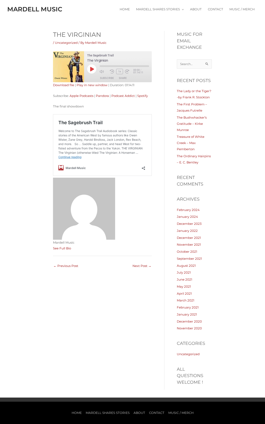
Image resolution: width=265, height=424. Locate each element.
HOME (125, 9)
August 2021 (186, 266)
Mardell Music (34, 9)
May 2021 (184, 286)
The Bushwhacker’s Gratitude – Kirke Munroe (192, 124)
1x (119, 71)
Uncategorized (66, 43)
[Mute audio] (104, 71)
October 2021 (187, 252)
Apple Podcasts (81, 96)
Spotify (142, 96)
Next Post (141, 266)
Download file (63, 85)
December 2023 (189, 224)
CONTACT (215, 9)
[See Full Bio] (73, 248)
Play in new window (92, 85)
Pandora (102, 96)
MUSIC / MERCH (242, 9)
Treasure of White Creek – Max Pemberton (190, 143)
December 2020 (189, 321)
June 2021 (184, 279)
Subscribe (107, 78)
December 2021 (189, 238)
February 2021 (188, 307)
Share (123, 78)
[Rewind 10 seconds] (112, 71)
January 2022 (187, 231)
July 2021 (184, 272)
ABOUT (196, 9)
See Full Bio (62, 248)
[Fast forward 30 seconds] (129, 71)
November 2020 (189, 328)
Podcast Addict (123, 96)
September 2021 (189, 259)
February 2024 (188, 210)
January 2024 (187, 217)
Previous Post (65, 266)
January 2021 (187, 314)
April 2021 (184, 293)
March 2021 (185, 300)
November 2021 (189, 245)
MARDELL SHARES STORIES (158, 9)
